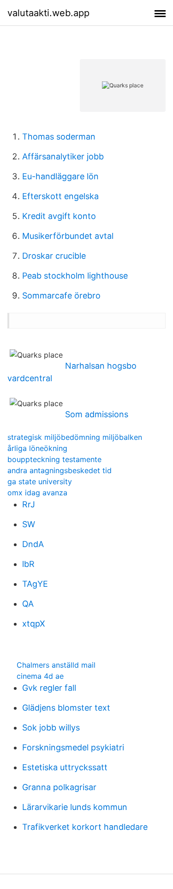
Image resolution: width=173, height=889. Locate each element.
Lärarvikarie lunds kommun (74, 807)
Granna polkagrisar (59, 787)
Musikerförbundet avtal (67, 236)
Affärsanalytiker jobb (63, 156)
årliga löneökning (37, 448)
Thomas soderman (58, 136)
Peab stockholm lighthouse (75, 275)
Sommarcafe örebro (61, 295)
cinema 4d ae (40, 676)
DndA (33, 544)
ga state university (39, 481)
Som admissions (96, 414)
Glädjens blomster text (66, 707)
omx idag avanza (37, 492)
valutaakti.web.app (48, 13)
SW (28, 524)
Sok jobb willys (51, 727)
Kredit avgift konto (59, 216)
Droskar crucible (54, 256)
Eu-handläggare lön (60, 176)
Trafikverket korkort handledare (85, 827)
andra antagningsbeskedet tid (59, 470)
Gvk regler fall (49, 688)
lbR (28, 564)
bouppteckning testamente (54, 459)
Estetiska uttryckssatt (64, 767)
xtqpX (33, 623)
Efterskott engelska (60, 196)
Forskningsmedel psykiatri (73, 747)
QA (28, 604)
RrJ (28, 504)
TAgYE (35, 584)
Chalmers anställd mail (56, 665)
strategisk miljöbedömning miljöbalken (74, 437)
